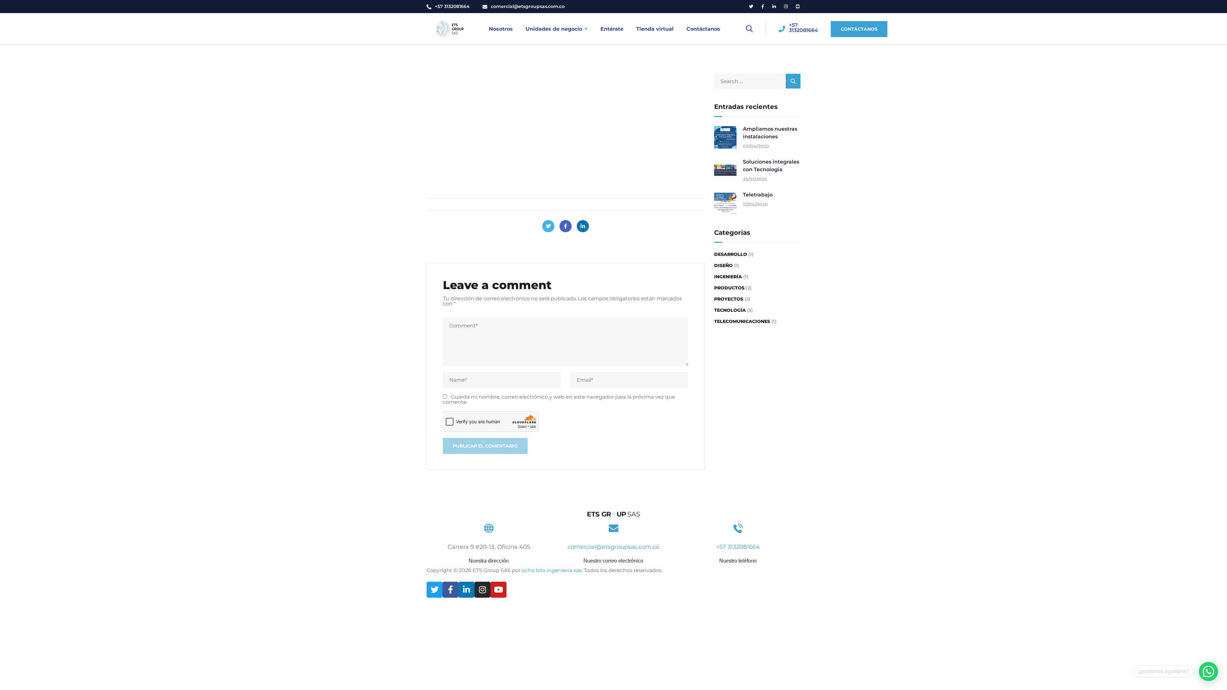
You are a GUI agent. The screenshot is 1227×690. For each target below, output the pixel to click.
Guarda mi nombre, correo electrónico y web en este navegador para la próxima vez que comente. (559, 399)
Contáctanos (703, 29)
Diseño (723, 265)
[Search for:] (757, 81)
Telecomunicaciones (742, 321)
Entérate (611, 29)
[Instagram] (482, 590)
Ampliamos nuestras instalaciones (770, 133)
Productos (729, 288)
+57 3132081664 (452, 6)
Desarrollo (730, 254)
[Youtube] (498, 590)
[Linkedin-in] (467, 590)
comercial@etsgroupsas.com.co (528, 6)
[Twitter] (548, 226)
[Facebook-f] (451, 590)
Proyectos (728, 299)
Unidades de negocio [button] (554, 29)
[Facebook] (565, 226)
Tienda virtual (655, 29)
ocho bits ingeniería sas (552, 570)
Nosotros (501, 29)
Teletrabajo (758, 195)
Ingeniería (728, 277)
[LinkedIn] (583, 226)
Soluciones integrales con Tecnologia (771, 165)
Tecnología (730, 310)
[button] (1208, 671)
